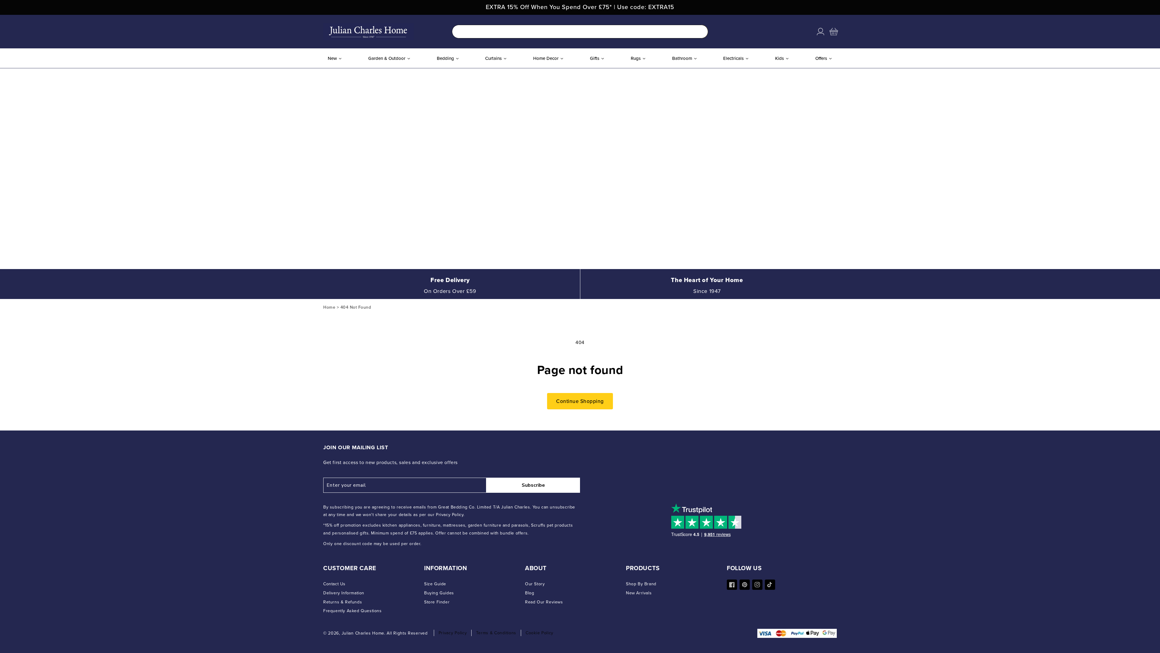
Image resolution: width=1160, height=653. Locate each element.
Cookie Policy (539, 633)
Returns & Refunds (342, 602)
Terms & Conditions (496, 633)
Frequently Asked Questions (352, 611)
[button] (833, 31)
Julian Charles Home (363, 633)
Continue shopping (580, 401)
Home (329, 307)
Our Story (535, 584)
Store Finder (437, 602)
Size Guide (435, 584)
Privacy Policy (453, 633)
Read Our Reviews (544, 602)
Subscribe (533, 485)
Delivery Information (343, 593)
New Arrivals (639, 593)
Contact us (334, 584)
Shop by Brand (641, 584)
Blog (529, 593)
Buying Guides (439, 593)
